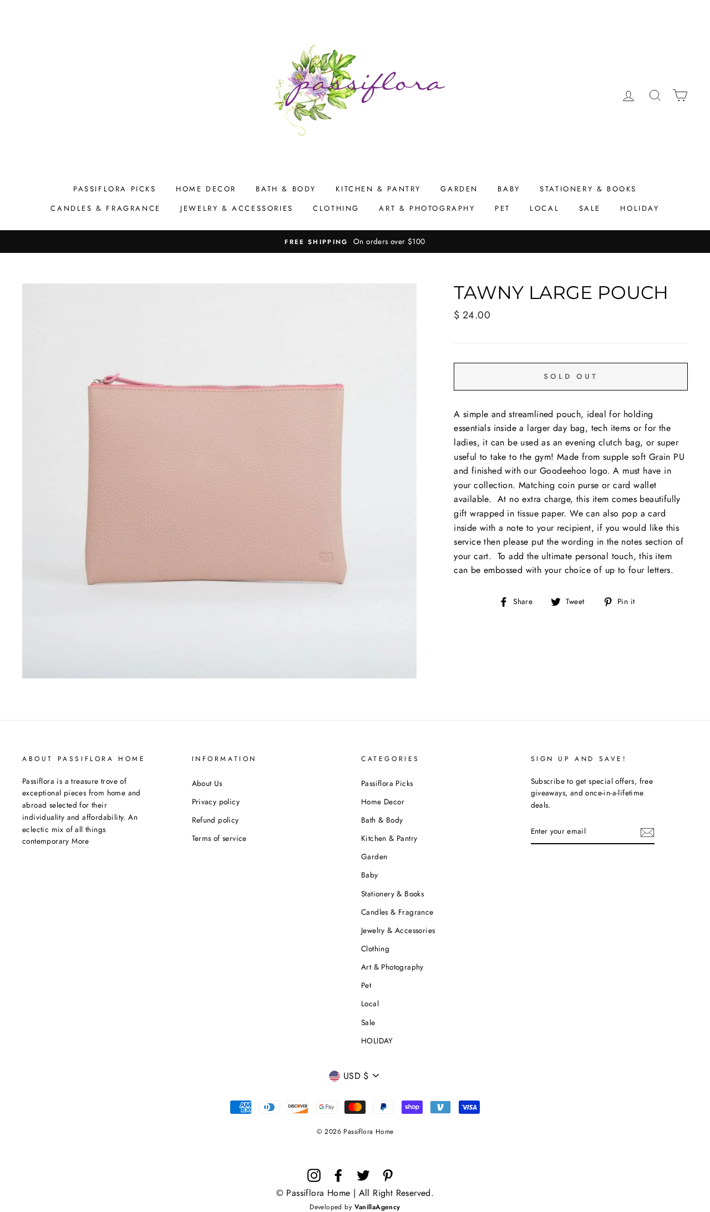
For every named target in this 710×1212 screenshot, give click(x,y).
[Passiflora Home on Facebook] (338, 1175)
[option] (355, 242)
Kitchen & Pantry (378, 189)
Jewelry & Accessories (236, 208)
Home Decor (206, 189)
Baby (509, 189)
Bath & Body (286, 189)
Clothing (336, 208)
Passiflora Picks (114, 189)
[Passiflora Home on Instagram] (314, 1175)
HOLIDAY (639, 208)
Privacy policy (216, 801)
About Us (207, 783)
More (80, 840)
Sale (590, 208)
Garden (459, 189)
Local (544, 208)
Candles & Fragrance (105, 208)
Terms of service (219, 838)
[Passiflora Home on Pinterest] (387, 1175)
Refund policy (215, 819)
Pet (502, 208)
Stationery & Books (588, 189)
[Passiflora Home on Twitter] (363, 1175)
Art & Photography (427, 208)
